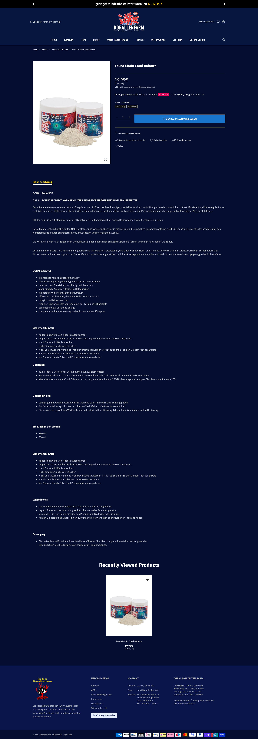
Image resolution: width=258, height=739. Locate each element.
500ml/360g (132, 106)
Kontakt (95, 685)
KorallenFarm (46, 735)
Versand (127, 87)
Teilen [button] (120, 146)
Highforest (67, 735)
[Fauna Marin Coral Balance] (129, 605)
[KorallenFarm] (129, 22)
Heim (35, 50)
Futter (44, 50)
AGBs (93, 690)
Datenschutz (97, 703)
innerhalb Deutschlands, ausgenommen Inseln (150, 4)
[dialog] (223, 39)
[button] (33, 4)
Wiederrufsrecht (99, 708)
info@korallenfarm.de (148, 690)
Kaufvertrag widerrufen (104, 715)
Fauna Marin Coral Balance (129, 641)
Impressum (96, 699)
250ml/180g (120, 106)
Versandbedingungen (101, 694)
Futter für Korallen (60, 50)
